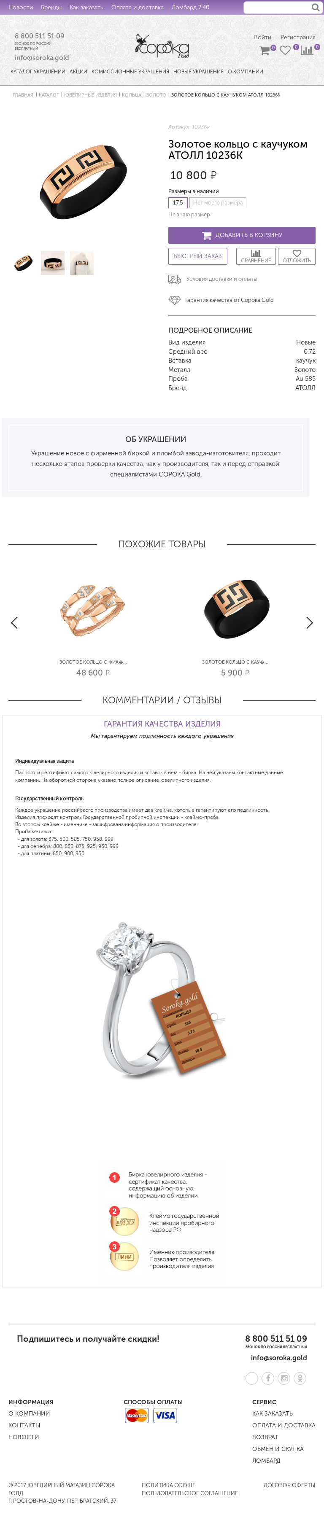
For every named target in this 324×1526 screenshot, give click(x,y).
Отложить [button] (297, 261)
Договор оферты (290, 1485)
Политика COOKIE (168, 1485)
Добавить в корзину (249, 235)
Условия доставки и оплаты (221, 279)
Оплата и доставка (137, 7)
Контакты (49, 22)
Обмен (18, 22)
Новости (20, 7)
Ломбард (266, 1460)
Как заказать (86, 7)
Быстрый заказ (198, 256)
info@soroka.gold (42, 58)
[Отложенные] (286, 52)
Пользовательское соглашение (190, 1493)
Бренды (51, 7)
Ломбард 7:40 (191, 7)
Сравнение (256, 261)
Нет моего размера (218, 202)
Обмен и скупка (278, 1449)
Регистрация (298, 37)
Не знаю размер (189, 214)
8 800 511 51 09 (40, 36)
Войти (262, 37)
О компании (29, 1413)
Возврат (265, 1437)
